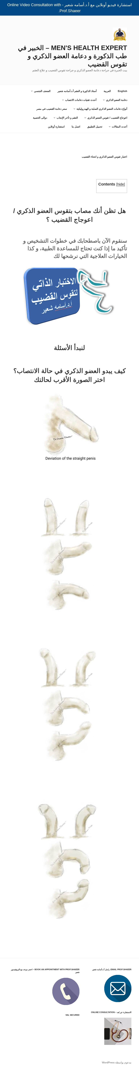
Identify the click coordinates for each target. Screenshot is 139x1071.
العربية (107, 91)
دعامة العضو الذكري (116, 99)
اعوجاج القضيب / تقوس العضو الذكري (107, 117)
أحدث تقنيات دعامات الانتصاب (80, 99)
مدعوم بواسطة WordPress (116, 1062)
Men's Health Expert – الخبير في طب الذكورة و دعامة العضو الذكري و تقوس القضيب (72, 56)
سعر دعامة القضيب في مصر (51, 108)
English (122, 91)
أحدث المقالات (119, 126)
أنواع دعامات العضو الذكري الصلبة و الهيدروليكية (102, 108)
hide (120, 184)
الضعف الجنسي (42, 91)
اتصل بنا (76, 126)
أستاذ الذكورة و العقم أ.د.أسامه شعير (77, 91)
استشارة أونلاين (56, 126)
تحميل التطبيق (94, 126)
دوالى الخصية (40, 117)
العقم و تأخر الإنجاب (67, 117)
